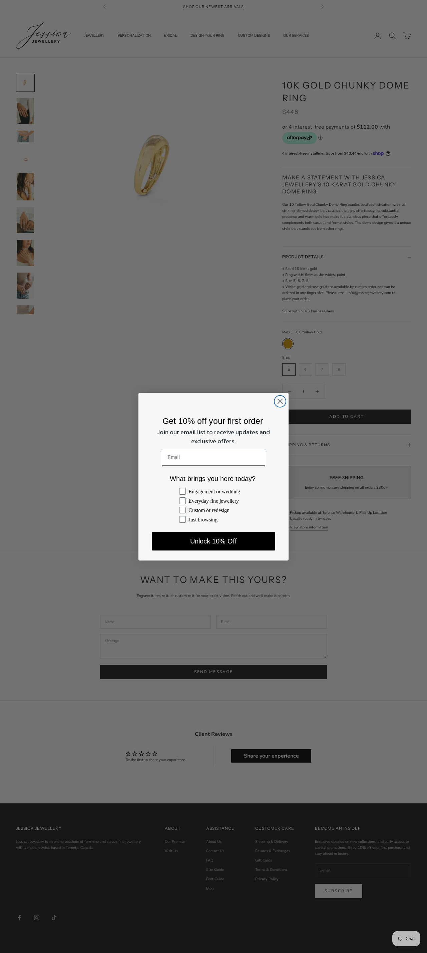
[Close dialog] (280, 401)
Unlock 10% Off (213, 541)
